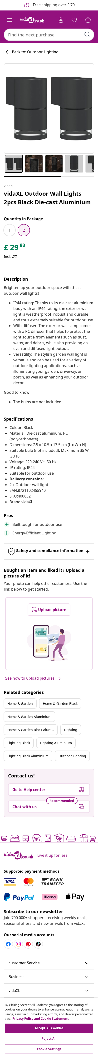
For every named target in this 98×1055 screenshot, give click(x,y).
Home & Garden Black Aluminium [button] (32, 729)
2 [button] (24, 230)
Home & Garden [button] (20, 703)
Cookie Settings (49, 1049)
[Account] (61, 20)
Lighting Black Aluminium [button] (28, 756)
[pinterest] (28, 944)
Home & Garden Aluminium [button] (29, 716)
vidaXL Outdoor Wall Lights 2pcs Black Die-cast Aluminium (47, 197)
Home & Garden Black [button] (60, 703)
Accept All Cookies (49, 1028)
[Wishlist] (74, 20)
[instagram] (18, 944)
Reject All (48, 1038)
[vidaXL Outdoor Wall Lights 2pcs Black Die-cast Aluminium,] (49, 108)
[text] (15, 248)
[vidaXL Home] (32, 20)
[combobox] (49, 35)
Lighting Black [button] (18, 743)
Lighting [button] (70, 729)
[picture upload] (49, 643)
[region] (49, 1026)
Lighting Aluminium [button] (56, 743)
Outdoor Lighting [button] (72, 756)
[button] (49, 963)
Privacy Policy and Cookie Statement (40, 1018)
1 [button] (10, 230)
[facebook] (8, 944)
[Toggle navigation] (9, 20)
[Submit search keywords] (87, 34)
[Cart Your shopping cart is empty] (88, 20)
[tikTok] (38, 944)
